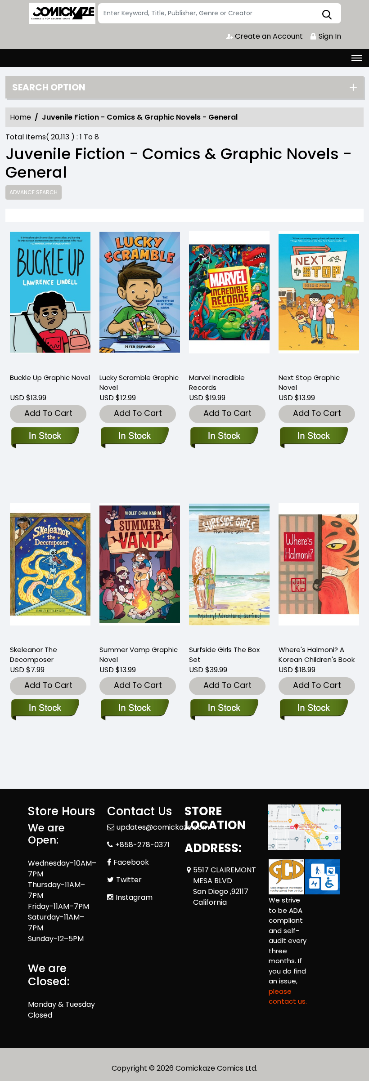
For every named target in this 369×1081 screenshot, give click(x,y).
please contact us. (288, 996)
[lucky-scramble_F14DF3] (139, 298)
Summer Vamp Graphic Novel (138, 654)
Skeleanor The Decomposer (33, 654)
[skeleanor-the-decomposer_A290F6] (50, 570)
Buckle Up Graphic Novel (50, 377)
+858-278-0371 (142, 845)
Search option (49, 87)
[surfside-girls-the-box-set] (229, 570)
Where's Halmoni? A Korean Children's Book (317, 654)
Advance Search (33, 192)
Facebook (131, 862)
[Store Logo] (61, 13)
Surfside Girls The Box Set (224, 654)
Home (20, 117)
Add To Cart (48, 413)
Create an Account (268, 36)
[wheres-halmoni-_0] (319, 570)
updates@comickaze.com (163, 827)
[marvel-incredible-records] (229, 298)
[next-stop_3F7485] (319, 298)
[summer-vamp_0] (139, 570)
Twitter (129, 880)
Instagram (134, 897)
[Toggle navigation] (356, 58)
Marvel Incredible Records (217, 382)
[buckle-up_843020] (50, 298)
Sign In (329, 36)
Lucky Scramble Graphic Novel (139, 382)
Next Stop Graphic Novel (309, 382)
